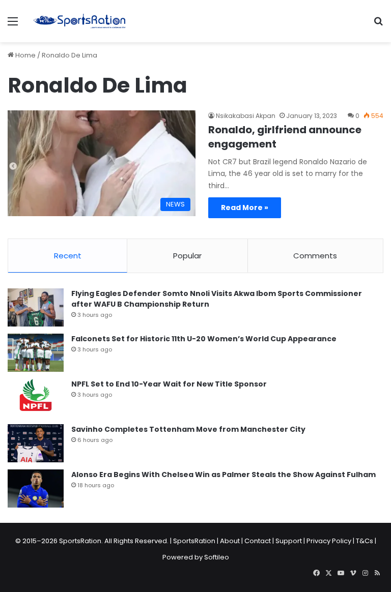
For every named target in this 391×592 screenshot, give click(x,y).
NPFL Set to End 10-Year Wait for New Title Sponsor (169, 384)
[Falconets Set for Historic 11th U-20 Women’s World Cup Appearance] (36, 353)
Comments (315, 255)
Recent (67, 255)
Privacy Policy (328, 541)
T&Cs (364, 541)
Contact (257, 541)
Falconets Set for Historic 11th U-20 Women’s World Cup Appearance (204, 339)
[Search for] (378, 25)
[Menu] (13, 25)
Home (25, 55)
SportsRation (194, 541)
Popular (187, 255)
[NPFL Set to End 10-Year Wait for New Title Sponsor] (36, 398)
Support (288, 541)
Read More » (244, 207)
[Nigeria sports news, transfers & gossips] (79, 21)
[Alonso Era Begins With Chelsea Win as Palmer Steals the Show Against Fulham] (36, 488)
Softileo (216, 557)
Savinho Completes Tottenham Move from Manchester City (188, 429)
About (230, 541)
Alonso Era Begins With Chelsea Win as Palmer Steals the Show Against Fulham (223, 474)
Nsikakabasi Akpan (245, 115)
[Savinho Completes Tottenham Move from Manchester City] (36, 443)
